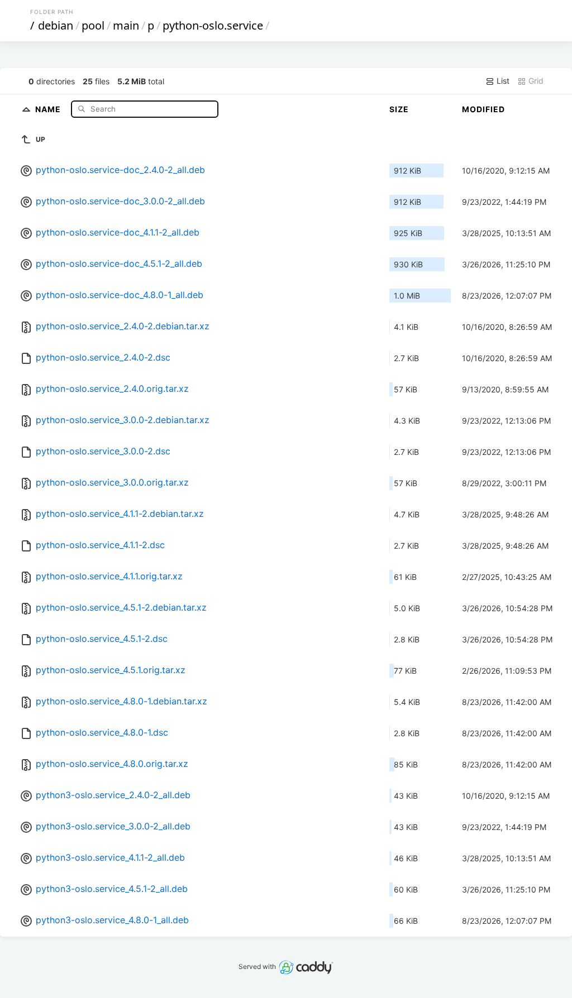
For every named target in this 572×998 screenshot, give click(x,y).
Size (399, 109)
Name (49, 108)
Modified (483, 109)
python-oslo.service (213, 25)
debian (55, 25)
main (126, 25)
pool (93, 25)
